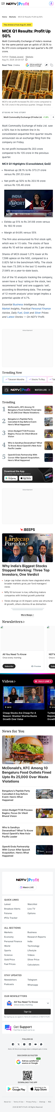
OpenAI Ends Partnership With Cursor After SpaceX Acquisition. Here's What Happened (16, 851)
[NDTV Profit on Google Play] (16, 1088)
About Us (7, 1102)
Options (32, 913)
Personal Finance (41, 308)
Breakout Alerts (12, 908)
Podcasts (9, 984)
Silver (38, 312)
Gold (26, 312)
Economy (9, 936)
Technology (33, 946)
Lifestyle (32, 950)
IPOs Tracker (10, 917)
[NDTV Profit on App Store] (38, 1088)
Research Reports (37, 936)
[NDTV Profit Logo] (27, 879)
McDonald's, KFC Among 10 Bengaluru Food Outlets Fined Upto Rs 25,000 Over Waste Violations (26, 774)
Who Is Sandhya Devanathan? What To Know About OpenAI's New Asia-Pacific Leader (17, 832)
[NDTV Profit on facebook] (13, 1044)
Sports (7, 950)
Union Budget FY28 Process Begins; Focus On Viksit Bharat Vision (17, 812)
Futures (8, 913)
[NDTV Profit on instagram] (24, 1044)
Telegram (32, 979)
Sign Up (27, 1011)
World (7, 946)
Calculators (33, 964)
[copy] (51, 65)
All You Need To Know (14, 654)
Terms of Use (18, 1102)
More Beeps (27, 615)
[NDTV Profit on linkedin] (30, 1044)
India (30, 941)
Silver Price (33, 959)
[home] (17, 3)
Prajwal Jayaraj (16, 56)
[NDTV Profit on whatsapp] (41, 1044)
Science (8, 955)
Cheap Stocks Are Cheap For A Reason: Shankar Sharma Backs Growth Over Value (20, 716)
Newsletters (10, 979)
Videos (31, 955)
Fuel (19, 312)
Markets (29, 56)
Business (18, 304)
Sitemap (42, 1102)
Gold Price (9, 959)
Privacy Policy (31, 1102)
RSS (49, 1102)
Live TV (31, 908)
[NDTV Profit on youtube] (35, 1044)
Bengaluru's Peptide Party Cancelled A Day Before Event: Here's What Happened (16, 795)
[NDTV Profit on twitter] (18, 1044)
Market (6, 308)
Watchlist (32, 904)
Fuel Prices (10, 964)
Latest (10, 316)
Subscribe (9, 666)
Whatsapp (33, 984)
